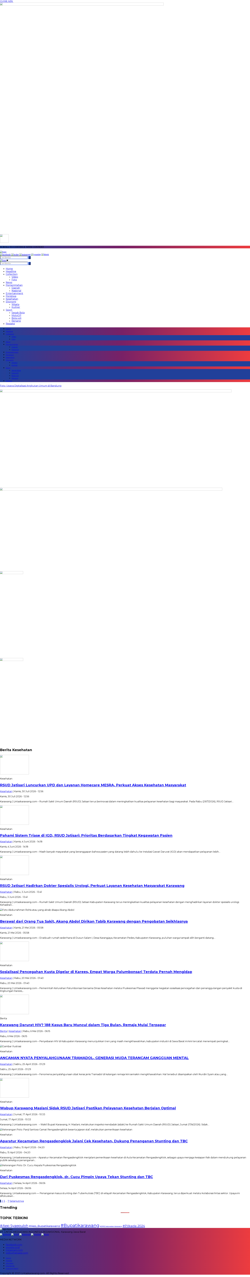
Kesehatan (12, 299)
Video (15, 277)
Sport (9, 310)
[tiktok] (45, 254)
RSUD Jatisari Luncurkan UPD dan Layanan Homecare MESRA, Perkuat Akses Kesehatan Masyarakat (93, 785)
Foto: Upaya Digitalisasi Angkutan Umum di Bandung (30, 385)
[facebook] (5, 254)
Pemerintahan (14, 285)
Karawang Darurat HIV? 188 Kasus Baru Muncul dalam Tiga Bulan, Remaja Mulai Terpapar (83, 1025)
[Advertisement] (125, 466)
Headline (11, 271)
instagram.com (14, 1250)
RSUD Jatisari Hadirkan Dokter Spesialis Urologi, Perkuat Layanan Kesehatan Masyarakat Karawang (92, 886)
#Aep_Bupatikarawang (44, 1226)
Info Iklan (9, 1263)
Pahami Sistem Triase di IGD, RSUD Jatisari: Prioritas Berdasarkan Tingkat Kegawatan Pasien (86, 835)
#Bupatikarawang (80, 1225)
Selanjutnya (17, 1201)
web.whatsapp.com (17, 1253)
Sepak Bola (18, 312)
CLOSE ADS (6, 1)
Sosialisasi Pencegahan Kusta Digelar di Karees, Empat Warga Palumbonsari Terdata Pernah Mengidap (96, 972)
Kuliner (16, 307)
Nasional (16, 290)
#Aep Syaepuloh (14, 1226)
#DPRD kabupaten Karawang (111, 1226)
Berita (3, 1031)
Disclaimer (10, 1266)
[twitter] (15, 254)
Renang (16, 321)
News (9, 282)
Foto (14, 279)
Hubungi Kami (12, 1268)
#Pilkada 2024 (134, 1226)
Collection (12, 274)
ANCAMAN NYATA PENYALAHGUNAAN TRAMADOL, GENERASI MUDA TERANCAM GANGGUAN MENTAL (94, 1058)
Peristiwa (11, 296)
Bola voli (16, 318)
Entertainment (14, 293)
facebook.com (14, 1244)
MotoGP (16, 315)
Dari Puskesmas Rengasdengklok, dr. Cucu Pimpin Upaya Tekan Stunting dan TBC (76, 1177)
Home (9, 268)
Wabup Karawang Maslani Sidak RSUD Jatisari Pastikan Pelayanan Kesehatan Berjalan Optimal (88, 1108)
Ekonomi (11, 301)
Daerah (16, 288)
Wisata (15, 304)
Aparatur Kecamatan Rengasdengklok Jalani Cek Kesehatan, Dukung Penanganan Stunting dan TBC (94, 1141)
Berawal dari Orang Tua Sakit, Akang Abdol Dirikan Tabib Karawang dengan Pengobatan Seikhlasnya (94, 921)
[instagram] (25, 254)
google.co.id (13, 1247)
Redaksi (10, 323)
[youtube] (36, 254)
